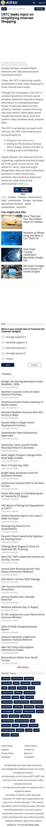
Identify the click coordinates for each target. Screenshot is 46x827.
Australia (6, 678)
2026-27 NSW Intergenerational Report (19, 628)
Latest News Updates (7, 748)
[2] (32, 802)
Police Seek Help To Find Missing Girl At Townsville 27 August (22, 495)
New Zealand (8, 721)
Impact (29, 730)
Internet (22, 197)
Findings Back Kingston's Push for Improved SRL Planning (20, 548)
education (18, 707)
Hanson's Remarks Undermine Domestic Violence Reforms (18, 638)
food (3, 200)
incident (15, 735)
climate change (8, 730)
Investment (7, 707)
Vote (8, 365)
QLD (32, 721)
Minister (19, 692)
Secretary (38, 200)
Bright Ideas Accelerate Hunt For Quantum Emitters (19, 474)
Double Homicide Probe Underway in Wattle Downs (22, 403)
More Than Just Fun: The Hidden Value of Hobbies (33, 219)
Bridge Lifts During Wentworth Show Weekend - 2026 (22, 383)
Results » (34, 365)
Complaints (29, 757)
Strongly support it (16, 336)
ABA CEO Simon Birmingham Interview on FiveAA (17, 649)
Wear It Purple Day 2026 (14, 465)
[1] (30, 802)
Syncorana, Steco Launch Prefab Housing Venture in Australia (19, 446)
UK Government (22, 721)
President (33, 725)
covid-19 (30, 697)
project (40, 711)
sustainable (26, 716)
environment (7, 692)
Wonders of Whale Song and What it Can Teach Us (33, 235)
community (7, 683)
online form (28, 140)
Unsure (9, 358)
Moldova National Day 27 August (19, 607)
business (6, 697)
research (36, 683)
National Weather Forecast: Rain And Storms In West (22, 414)
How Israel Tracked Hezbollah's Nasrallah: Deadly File (33, 255)
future (15, 725)
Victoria (12, 688)
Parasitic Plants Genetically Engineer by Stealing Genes (22, 538)
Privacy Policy (7, 753)
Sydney (24, 725)
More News (23, 667)
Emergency (14, 716)
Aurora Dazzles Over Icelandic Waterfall (18, 598)
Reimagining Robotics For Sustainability (15, 527)
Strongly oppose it (15, 353)
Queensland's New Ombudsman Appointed (19, 434)
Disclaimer (6, 757)
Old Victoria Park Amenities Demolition (17, 588)
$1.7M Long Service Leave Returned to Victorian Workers (22, 616)
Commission (14, 200)
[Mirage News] (9, 2)
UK (22, 697)
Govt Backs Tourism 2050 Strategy (20, 579)
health (31, 688)
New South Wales (21, 702)
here (26, 183)
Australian (26, 683)
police (16, 683)
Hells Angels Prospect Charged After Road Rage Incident (21, 457)
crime (5, 716)
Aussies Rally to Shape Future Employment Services (17, 424)
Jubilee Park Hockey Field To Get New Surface (22, 485)
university (29, 678)
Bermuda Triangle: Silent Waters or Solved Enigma (33, 268)
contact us (11, 824)
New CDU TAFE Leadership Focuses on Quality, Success (22, 558)
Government (34, 197)
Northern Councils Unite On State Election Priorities (20, 393)
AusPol (18, 711)
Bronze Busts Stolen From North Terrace (19, 659)
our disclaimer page (30, 824)
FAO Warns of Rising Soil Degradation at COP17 (22, 507)
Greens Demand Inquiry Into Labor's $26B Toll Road (21, 517)
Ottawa (27, 200)
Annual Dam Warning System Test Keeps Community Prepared (20, 570)
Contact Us (29, 749)
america (20, 730)
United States (29, 711)
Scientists (6, 725)
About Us (28, 753)
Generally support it (16, 342)
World (4, 9)
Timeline (6, 374)
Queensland (29, 692)
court (37, 730)
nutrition (21, 207)
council (15, 697)
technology (29, 707)
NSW (4, 688)
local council (7, 702)
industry (40, 707)
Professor (22, 688)
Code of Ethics (30, 746)
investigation (7, 711)
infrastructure (37, 702)
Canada (12, 197)
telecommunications (12, 203)
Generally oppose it (16, 347)
